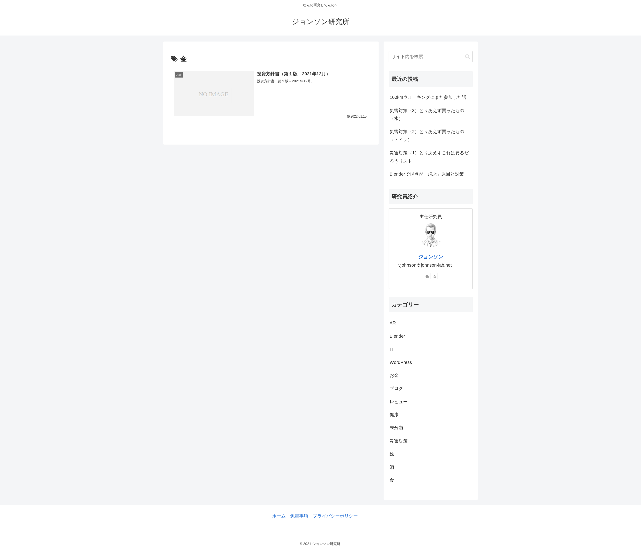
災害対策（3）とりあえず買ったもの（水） (427, 114)
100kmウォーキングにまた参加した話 (428, 97)
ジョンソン (430, 256)
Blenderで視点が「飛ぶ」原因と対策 (427, 174)
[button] (467, 57)
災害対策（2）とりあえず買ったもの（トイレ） (427, 135)
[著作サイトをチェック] (427, 276)
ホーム (279, 515)
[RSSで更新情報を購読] (434, 276)
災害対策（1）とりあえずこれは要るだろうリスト (429, 156)
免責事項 (299, 515)
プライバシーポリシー (335, 515)
